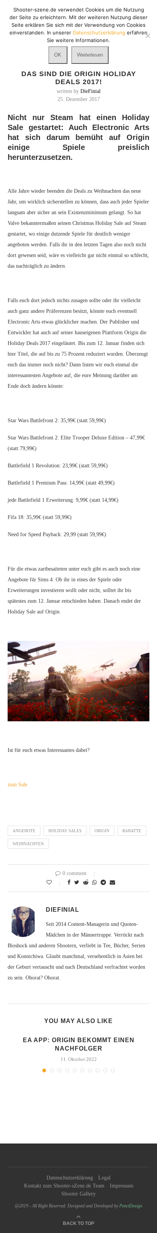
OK (57, 55)
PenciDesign (130, 1206)
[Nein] (147, 35)
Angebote (24, 830)
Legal (104, 1178)
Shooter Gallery (78, 1194)
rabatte (131, 830)
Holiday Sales (65, 830)
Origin (102, 830)
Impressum (121, 1186)
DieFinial (90, 91)
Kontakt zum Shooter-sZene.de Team (64, 1186)
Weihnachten (28, 843)
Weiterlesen (90, 55)
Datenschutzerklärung (69, 1178)
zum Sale (17, 784)
